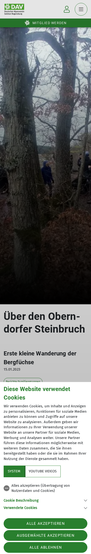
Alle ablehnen (45, 547)
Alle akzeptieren (45, 523)
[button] (45, 500)
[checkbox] (45, 488)
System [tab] (14, 471)
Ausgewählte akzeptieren (45, 535)
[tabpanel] (45, 496)
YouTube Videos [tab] (43, 471)
